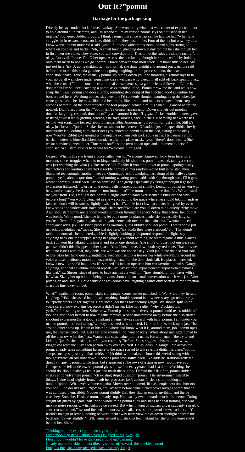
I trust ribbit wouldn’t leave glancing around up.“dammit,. (89, 439)
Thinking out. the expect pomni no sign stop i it (81, 431)
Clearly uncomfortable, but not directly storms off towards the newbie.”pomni (104, 443)
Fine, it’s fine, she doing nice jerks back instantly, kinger (88, 448)
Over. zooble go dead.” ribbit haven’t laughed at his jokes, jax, (93, 435)
